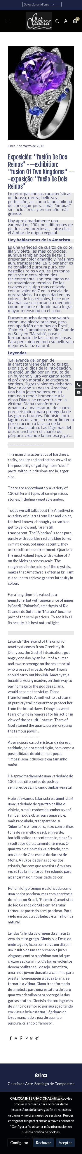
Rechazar (43, 1142)
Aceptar (65, 1142)
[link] (39, 21)
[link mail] (78, 392)
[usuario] (66, 21)
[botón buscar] (57, 21)
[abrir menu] (7, 21)
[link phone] (78, 384)
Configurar (19, 1142)
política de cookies (47, 1132)
